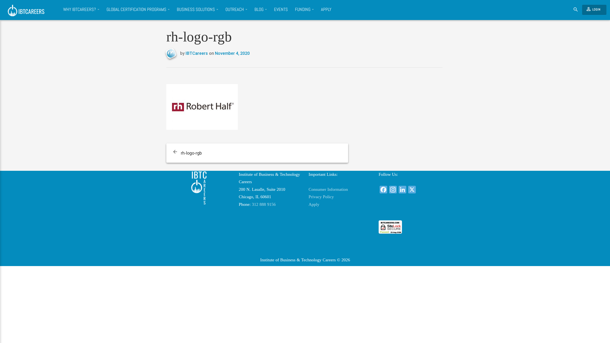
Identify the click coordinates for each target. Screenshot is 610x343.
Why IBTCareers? (80, 9)
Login (593, 9)
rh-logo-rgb (191, 153)
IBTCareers (197, 53)
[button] (410, 211)
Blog (259, 9)
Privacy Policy (321, 196)
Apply (326, 9)
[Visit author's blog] (172, 53)
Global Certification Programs (137, 9)
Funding (303, 9)
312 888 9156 (264, 204)
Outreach (235, 9)
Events (281, 9)
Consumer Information (328, 189)
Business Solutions (196, 9)
